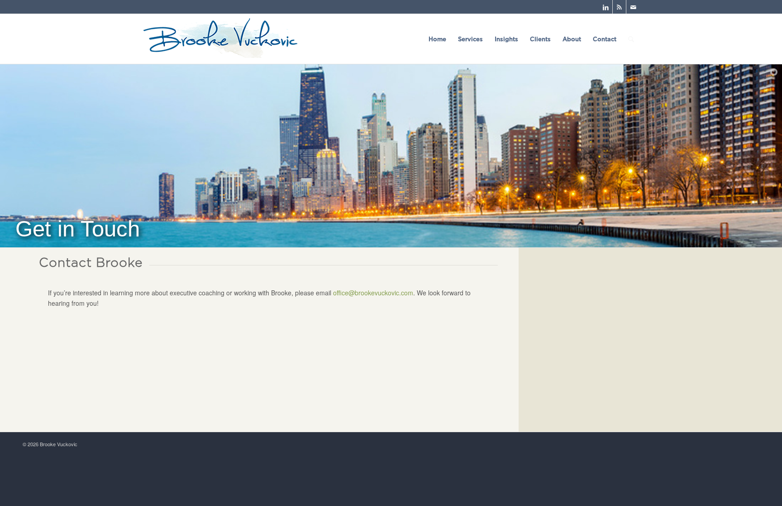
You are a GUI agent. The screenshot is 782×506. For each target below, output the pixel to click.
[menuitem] (437, 39)
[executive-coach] (220, 39)
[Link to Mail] (633, 7)
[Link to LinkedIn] (605, 7)
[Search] (631, 39)
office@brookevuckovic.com (373, 292)
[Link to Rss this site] (619, 7)
